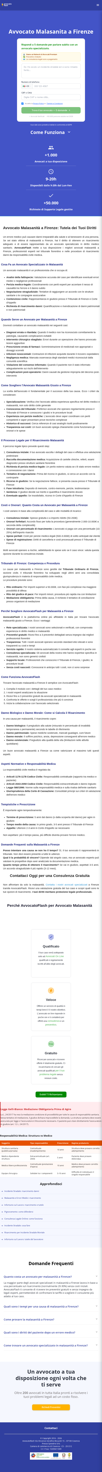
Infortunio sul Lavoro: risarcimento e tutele (22, 1205)
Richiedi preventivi (51, 1407)
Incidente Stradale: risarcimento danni (20, 1191)
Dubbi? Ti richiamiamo (51, 1094)
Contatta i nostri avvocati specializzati (66, 884)
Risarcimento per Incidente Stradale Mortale (22, 1232)
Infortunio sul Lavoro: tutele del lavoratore (22, 1239)
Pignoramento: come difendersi (17, 1211)
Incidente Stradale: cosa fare (15, 1225)
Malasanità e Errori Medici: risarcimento (21, 1198)
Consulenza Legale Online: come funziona (21, 1218)
